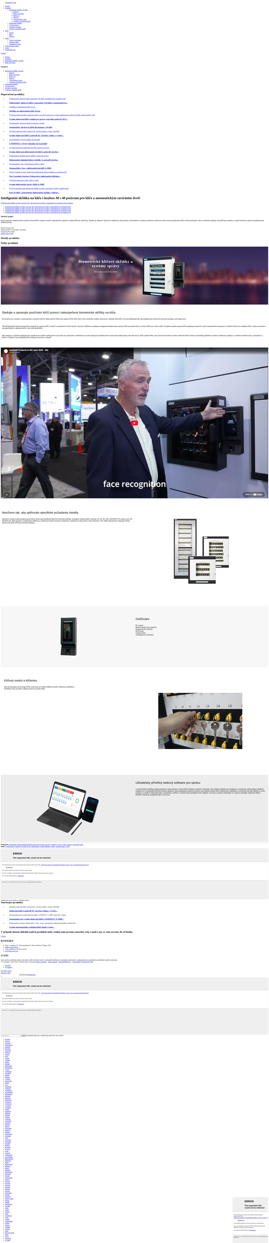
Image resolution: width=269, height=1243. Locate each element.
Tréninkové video (15, 44)
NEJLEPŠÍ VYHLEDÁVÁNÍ (83, 962)
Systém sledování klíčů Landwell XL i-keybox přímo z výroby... (36, 135)
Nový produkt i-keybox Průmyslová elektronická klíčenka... (35, 176)
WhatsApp (32, 975)
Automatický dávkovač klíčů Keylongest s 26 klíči (30, 127)
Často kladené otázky (12, 46)
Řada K (16, 12)
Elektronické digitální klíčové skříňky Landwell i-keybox (33, 160)
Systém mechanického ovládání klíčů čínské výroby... (32, 927)
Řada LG (16, 16)
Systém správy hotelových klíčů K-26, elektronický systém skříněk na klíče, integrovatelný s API (37, 846)
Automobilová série (19, 19)
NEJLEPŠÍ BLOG (65, 962)
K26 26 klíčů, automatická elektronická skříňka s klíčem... (34, 193)
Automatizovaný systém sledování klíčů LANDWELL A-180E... (36, 919)
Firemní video (13, 42)
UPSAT (3, 936)
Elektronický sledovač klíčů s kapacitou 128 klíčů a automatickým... (38, 103)
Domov (7, 6)
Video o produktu (15, 40)
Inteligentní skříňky (15, 23)
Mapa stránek (52, 962)
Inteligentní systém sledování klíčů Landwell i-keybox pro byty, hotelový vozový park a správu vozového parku (46, 845)
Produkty (8, 8)
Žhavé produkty (41, 962)
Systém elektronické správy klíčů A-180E (26, 184)
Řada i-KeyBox (18, 14)
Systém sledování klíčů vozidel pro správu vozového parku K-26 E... (38, 119)
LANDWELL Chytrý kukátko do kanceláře (28, 144)
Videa (7, 38)
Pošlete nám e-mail (7, 234)
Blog (11, 35)
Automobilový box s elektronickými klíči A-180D (30, 168)
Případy (11, 36)
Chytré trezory (14, 25)
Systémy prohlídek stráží (17, 29)
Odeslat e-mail (5, 973)
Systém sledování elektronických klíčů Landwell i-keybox (33, 152)
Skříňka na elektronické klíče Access (24, 111)
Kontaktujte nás (10, 50)
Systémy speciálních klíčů (22, 21)
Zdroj (7, 31)
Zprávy (11, 33)
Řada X (16, 17)
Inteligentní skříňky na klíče (18, 10)
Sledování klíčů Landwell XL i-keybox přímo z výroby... (33, 911)
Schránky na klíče (15, 27)
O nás (7, 48)
